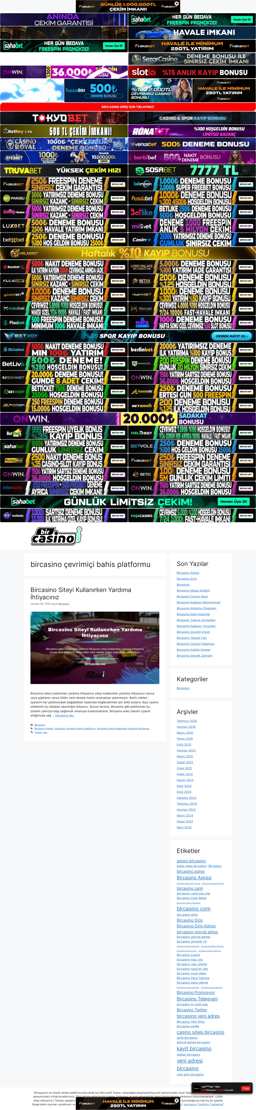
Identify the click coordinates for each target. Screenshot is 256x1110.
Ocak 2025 (184, 768)
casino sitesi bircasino (200, 1032)
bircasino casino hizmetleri (188, 903)
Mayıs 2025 (185, 756)
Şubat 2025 (185, 762)
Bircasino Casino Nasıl (192, 596)
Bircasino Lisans (188, 955)
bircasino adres (191, 871)
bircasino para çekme (192, 982)
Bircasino (39, 724)
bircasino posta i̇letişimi (211, 987)
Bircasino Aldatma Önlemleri (196, 608)
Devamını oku (64, 715)
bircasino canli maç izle (193, 893)
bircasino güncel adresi (193, 937)
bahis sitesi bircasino (192, 866)
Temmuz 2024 (187, 803)
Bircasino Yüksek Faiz (192, 638)
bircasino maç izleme (192, 964)
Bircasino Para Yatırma (193, 978)
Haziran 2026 (186, 727)
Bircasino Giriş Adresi (196, 925)
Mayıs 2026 (185, 732)
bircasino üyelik (188, 1026)
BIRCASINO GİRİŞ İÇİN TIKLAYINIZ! (128, 107)
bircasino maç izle (190, 959)
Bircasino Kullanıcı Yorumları (196, 626)
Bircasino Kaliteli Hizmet (193, 649)
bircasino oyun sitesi (191, 973)
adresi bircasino (191, 860)
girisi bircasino (187, 1038)
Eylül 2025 (184, 744)
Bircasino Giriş (187, 578)
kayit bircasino (194, 1048)
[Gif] (128, 253)
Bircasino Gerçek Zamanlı (194, 655)
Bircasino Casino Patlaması (196, 644)
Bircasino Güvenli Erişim (193, 632)
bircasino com (194, 909)
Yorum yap (40, 732)
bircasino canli (190, 888)
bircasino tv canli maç (192, 1004)
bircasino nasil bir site (192, 969)
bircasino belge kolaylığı (213, 883)
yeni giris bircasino (190, 1074)
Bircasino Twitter (192, 1009)
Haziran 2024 (186, 809)
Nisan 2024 (185, 821)
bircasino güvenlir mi (192, 941)
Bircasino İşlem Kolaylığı (193, 614)
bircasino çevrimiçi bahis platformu (75, 728)
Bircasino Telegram (197, 998)
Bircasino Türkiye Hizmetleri (196, 620)
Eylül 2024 (184, 792)
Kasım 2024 (185, 780)
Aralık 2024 (185, 774)
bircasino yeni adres (198, 1016)
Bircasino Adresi (43, 728)
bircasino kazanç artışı (187, 951)
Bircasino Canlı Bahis (192, 898)
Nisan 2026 (185, 738)
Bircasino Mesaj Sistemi (193, 590)
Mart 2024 (184, 827)
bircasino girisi (187, 915)
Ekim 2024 (184, 786)
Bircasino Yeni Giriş (190, 1022)
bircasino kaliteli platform (212, 946)
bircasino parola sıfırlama (188, 987)
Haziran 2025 (186, 750)
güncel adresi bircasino (193, 1042)
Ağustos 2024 (186, 798)
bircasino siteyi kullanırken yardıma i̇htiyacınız (123, 728)
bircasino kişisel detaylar (210, 951)
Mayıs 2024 (185, 815)
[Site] (64, 184)
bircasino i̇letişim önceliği (188, 946)
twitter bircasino (188, 1054)
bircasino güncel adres (197, 931)
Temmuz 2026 (187, 721)
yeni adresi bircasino (190, 1064)
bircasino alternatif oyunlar (188, 883)
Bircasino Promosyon (196, 992)
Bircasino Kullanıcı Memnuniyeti (198, 602)
